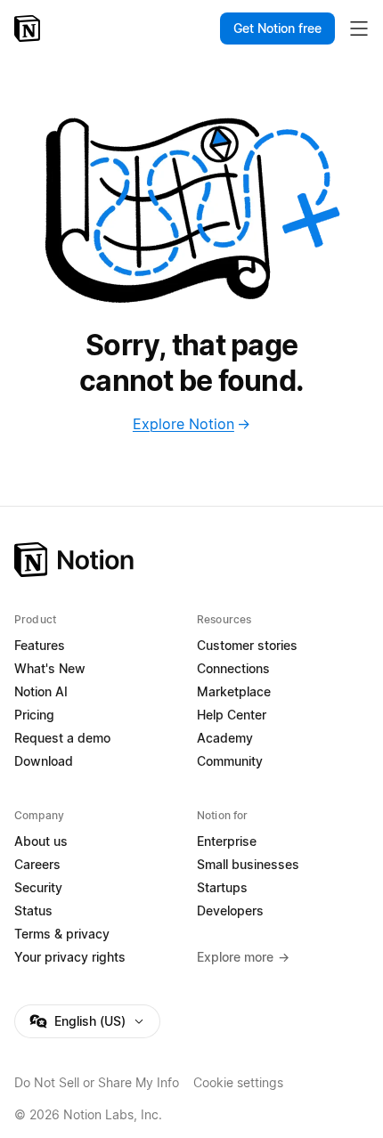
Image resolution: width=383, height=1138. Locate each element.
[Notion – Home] (29, 28)
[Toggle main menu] (359, 28)
